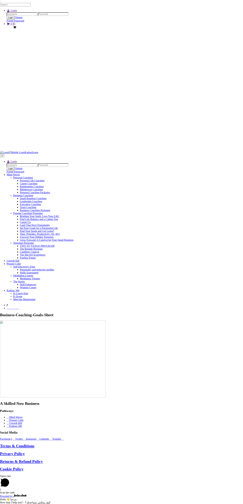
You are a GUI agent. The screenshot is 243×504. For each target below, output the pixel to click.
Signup (18, 17)
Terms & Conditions (17, 446)
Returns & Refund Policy (21, 461)
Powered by (6, 496)
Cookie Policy (11, 469)
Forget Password (15, 20)
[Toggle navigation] (2, 155)
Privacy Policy (12, 454)
